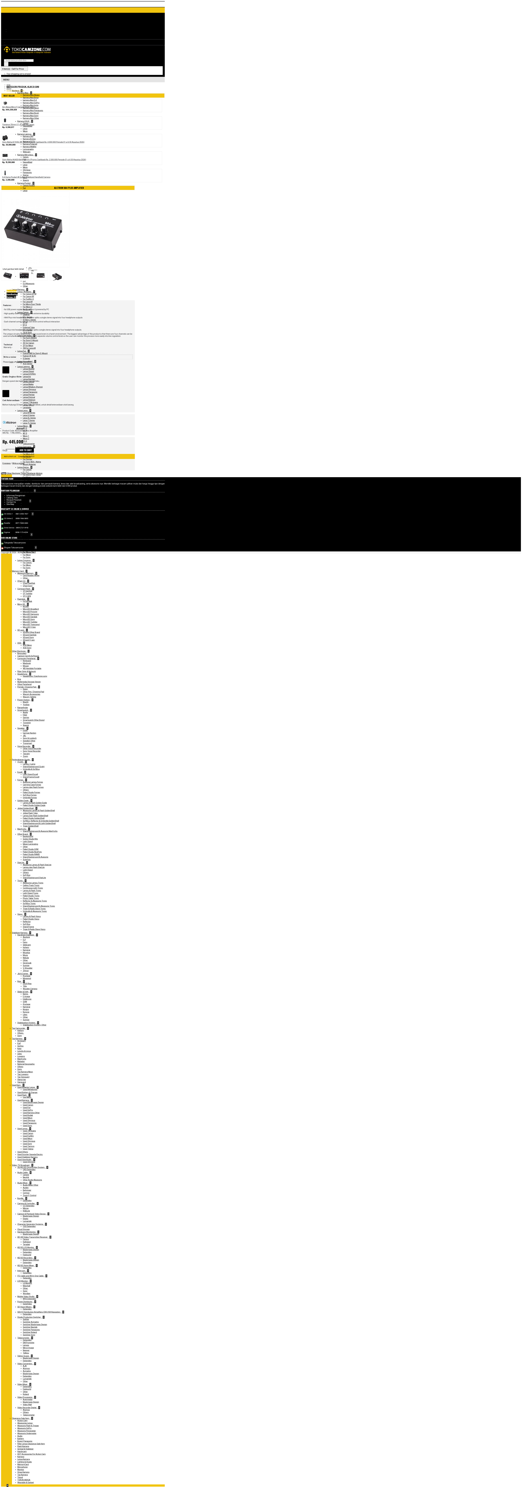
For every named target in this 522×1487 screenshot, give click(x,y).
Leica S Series (29, 415)
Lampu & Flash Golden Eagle (35, 803)
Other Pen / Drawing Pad (33, 692)
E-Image (26, 996)
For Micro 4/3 (28, 454)
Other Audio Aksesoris (32, 1180)
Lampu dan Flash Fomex (33, 787)
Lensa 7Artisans (24, 292)
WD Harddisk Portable (32, 668)
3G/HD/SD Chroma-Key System (31, 1167)
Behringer (27, 1190)
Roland (26, 1394)
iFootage (26, 1004)
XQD (19, 643)
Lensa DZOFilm (29, 374)
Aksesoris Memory (25, 573)
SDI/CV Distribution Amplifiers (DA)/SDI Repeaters (39, 1312)
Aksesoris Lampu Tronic (33, 883)
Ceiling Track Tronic (31, 885)
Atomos (26, 1368)
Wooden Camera (30, 989)
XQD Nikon (27, 645)
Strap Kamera (23, 1472)
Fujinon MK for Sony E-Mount (35, 353)
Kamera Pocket (24, 183)
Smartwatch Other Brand (33, 720)
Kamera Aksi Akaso (31, 95)
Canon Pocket (29, 185)
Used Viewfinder (24, 1160)
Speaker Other (29, 741)
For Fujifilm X (28, 299)
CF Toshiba (27, 593)
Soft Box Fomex (30, 795)
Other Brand (22, 834)
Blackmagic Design (31, 1216)
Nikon (25, 131)
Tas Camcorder (19, 1028)
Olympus (26, 170)
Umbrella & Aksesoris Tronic (35, 911)
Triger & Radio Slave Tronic (34, 909)
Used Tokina (28, 1149)
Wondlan (26, 1293)
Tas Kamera (17, 1039)
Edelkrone (27, 999)
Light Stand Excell (30, 774)
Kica (19, 679)
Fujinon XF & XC (29, 356)
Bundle (20, 1198)
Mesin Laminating (30, 844)
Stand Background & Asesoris (35, 857)
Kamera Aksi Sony (30, 116)
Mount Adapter (29, 464)
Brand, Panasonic (24, 1441)
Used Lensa (22, 1129)
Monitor (20, 1470)
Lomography (28, 149)
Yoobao (26, 705)
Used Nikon (27, 1118)
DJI (24, 940)
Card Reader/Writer (31, 575)
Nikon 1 (26, 436)
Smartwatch (23, 710)
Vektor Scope (23, 1356)
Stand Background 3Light (33, 767)
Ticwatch (27, 723)
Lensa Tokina (23, 534)
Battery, (20, 1439)
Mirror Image (28, 1348)
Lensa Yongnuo (24, 560)
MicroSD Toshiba (30, 622)
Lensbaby (27, 407)
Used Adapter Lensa (26, 1087)
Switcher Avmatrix (31, 1322)
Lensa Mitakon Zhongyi (33, 387)
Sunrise (26, 965)
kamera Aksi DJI (30, 100)
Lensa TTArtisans (30, 402)
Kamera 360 (28, 136)
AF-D (25, 428)
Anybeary (21, 1041)
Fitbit (25, 715)
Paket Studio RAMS (31, 854)
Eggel (25, 730)
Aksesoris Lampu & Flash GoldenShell (39, 810)
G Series (26, 358)
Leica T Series (29, 420)
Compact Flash (24, 589)
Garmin (26, 717)
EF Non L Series (29, 320)
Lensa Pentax (29, 395)
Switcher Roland (30, 1332)
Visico (20, 914)
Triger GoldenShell (30, 826)
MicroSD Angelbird (31, 609)
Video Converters (25, 1364)
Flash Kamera (23, 1446)
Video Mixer (22, 1384)
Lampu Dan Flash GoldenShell (35, 816)
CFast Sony (27, 586)
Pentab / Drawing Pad (27, 687)
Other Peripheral (24, 684)
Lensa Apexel (28, 369)
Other (25, 847)
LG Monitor (27, 1283)
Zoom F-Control (29, 1195)
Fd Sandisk (27, 601)
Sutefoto (27, 860)
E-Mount (26, 506)
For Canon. (27, 562)
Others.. (20, 1033)
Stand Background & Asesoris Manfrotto (40, 831)
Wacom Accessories (31, 694)
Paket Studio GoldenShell (33, 818)
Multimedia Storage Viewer (29, 682)
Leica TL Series (29, 423)
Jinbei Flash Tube (30, 813)
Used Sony (27, 1144)
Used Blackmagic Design (33, 1102)
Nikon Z (26, 438)
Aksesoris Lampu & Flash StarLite (37, 865)
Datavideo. (27, 1386)
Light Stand (28, 841)
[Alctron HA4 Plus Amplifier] (35, 267)
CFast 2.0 (21, 581)
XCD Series (27, 364)
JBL (24, 736)
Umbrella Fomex (30, 798)
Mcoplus (26, 953)
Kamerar (26, 950)
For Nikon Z (27, 307)
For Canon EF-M (29, 294)
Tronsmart (27, 743)
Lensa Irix (27, 376)
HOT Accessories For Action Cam (31, 1454)
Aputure (26, 937)
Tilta (25, 986)
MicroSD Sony (29, 619)
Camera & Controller (26, 1203)
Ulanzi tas (21, 1079)
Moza (25, 955)
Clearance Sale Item (21, 1418)
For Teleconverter (30, 488)
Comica (26, 1193)
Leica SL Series (29, 418)
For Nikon (27, 477)
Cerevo (26, 1239)
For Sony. (27, 544)
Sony (19, 1036)
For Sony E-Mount (30, 340)
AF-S (25, 433)
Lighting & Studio (24, 1462)
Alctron (19, 428)
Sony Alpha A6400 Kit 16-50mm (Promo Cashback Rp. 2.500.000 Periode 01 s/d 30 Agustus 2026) (44, 160)
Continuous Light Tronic (33, 888)
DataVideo (27, 1304)
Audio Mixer (22, 1183)
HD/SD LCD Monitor (25, 1247)
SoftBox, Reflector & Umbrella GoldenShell (41, 821)
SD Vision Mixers (24, 1307)
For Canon (27, 469)
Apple (25, 712)
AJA (25, 1366)
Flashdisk (21, 599)
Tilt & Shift (27, 333)
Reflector (27, 922)
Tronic (20, 881)
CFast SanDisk (29, 583)
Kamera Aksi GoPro (31, 103)
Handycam (22, 1451)
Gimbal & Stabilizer (25, 1449)
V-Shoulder (27, 968)
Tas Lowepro (22, 1074)
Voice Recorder (24, 746)
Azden (26, 1188)
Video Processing (25, 1397)
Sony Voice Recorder (32, 751)
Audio (19, 1436)
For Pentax (27, 459)
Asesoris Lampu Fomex (33, 782)
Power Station (23, 700)
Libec (25, 1014)
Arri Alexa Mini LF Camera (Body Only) (18, 107)
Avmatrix (27, 1371)
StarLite (21, 863)
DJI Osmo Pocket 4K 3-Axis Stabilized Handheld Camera (26, 177)
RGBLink (26, 1211)
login (11, 362)
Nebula (26, 958)
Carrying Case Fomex (32, 785)
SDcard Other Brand (31, 632)
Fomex (20, 780)
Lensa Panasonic (30, 392)
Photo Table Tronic (31, 898)
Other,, (25, 578)
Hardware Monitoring (26, 1232)
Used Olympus (29, 1120)
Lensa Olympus (29, 389)
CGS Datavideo (29, 1226)
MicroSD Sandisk (30, 617)
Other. (25, 286)
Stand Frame (28, 927)
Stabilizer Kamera (20, 933)
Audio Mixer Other (30, 1185)
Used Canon (28, 1105)
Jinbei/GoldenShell (25, 808)
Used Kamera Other (31, 1113)
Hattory (20, 1030)
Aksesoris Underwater (26, 1433)
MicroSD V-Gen (29, 627)
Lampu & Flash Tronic (32, 891)
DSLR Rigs (27, 983)
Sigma (25, 175)
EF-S (25, 325)
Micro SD (21, 604)
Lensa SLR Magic (24, 491)
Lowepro (21, 1056)
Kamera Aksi (23, 93)
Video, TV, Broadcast (21, 1165)
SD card (20, 630)
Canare (26, 1175)
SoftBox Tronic (29, 903)
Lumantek (27, 1221)
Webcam (26, 152)
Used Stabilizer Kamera (27, 1157)
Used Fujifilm (28, 1136)
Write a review (18, 463)
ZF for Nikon (28, 345)
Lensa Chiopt (28, 371)
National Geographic (26, 1064)
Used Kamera (23, 1100)
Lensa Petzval (29, 397)
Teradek (26, 1244)
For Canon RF (28, 296)
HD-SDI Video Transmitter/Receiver (32, 1237)
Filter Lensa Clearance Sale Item (31, 1444)
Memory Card (18, 571)
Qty (3, 450)
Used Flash (22, 1095)
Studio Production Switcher (29, 1317)
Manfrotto (22, 829)
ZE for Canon (28, 343)
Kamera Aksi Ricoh (31, 113)
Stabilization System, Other (34, 1025)
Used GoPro (28, 1110)
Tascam (26, 754)
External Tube (29, 327)
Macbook (27, 663)
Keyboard (27, 661)
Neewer (26, 1350)
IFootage (26, 976)
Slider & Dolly (23, 992)
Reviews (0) (11, 297)
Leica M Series (29, 413)
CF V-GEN (27, 596)
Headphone (22, 674)
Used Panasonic (30, 1123)
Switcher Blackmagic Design (35, 1324)
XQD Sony (27, 648)
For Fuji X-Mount (30, 338)
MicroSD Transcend (31, 624)
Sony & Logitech (30, 738)
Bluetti (25, 702)
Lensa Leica (22, 410)
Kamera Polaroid (30, 144)
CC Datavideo (28, 1206)
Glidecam (27, 945)
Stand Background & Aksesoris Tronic (39, 906)
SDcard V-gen (29, 640)
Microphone (22, 1467)
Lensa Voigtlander (25, 547)
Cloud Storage (23, 1229)
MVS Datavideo (29, 1299)
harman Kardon (29, 733)
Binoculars (21, 653)
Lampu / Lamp (29, 764)
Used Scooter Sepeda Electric (30, 1154)
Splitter (26, 1319)
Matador (21, 1061)
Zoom (25, 756)
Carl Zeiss (27, 503)
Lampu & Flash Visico (32, 916)
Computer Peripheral (26, 658)
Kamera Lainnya (24, 134)
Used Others (22, 1152)
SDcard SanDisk (29, 635)
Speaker (21, 728)
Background (28, 836)
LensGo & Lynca (24, 1051)
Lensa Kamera (18, 289)
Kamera (20, 1457)
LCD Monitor (22, 1281)
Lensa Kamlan (29, 379)
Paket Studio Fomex (31, 792)
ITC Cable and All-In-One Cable (30, 1276)
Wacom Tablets (29, 697)
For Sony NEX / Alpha (32, 462)
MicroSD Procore (30, 612)
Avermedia (27, 1399)
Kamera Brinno (29, 139)
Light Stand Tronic (30, 893)
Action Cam (22, 1420)
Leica (25, 129)
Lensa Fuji (21, 351)
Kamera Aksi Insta (30, 105)
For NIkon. (27, 565)
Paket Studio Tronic (31, 896)
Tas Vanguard (23, 1077)
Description (11, 291)
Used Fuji (26, 1107)
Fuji (24, 188)
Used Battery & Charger (27, 1092)
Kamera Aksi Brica (30, 98)
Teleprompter (23, 1338)
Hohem (26, 947)
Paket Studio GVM (30, 849)
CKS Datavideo (29, 1169)
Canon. (26, 157)
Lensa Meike (28, 384)
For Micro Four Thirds (32, 304)
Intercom (21, 1271)
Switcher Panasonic (31, 1330)
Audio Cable (22, 1172)
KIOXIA (26, 606)
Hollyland (27, 1242)
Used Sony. (27, 1126)
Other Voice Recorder (32, 748)
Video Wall (27, 1405)
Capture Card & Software (28, 656)
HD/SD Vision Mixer (25, 1265)
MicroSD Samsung (31, 614)
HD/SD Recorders (25, 1258)
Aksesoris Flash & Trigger (28, 1426)
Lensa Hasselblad (25, 361)
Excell (20, 772)
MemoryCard (23, 1464)
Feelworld (27, 1255)
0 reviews (6, 463)
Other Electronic (19, 651)
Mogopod (27, 978)
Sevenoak (27, 963)
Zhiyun (26, 971)
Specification (12, 294)
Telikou (26, 1353)
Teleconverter (29, 444)
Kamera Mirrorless (25, 155)
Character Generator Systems (30, 1224)
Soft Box (26, 875)
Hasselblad (27, 126)
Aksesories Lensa (24, 1423)
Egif (19, 1043)
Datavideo (27, 1200)
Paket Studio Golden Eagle (34, 805)
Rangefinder (22, 708)
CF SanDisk (27, 591)
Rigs (19, 981)
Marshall (26, 1286)
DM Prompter (28, 1343)
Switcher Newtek (30, 1327)
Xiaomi (26, 180)
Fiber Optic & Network (26, 671)
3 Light (20, 762)
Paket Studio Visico (31, 919)
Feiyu (25, 942)
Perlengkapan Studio (21, 760)
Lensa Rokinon (29, 400)
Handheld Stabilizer (26, 935)
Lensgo (26, 1345)
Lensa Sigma (23, 467)
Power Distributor (25, 1302)
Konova (26, 1012)
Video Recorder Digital (27, 1408)
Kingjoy (26, 1009)
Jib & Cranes (23, 974)
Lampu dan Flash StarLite (34, 867)
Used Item (16, 1085)
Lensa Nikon (22, 426)
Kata (19, 1048)
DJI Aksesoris (28, 284)
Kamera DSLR (23, 121)
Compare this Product (26, 456)
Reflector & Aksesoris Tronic (35, 901)
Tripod (20, 1477)
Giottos (20, 1046)
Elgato (25, 1219)
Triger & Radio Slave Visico (34, 929)
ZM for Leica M (29, 348)
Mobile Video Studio (26, 1296)
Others (26, 790)
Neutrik (26, 1177)
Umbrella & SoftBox (31, 769)
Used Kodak (28, 1115)
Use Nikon (27, 1097)
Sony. (19, 1069)
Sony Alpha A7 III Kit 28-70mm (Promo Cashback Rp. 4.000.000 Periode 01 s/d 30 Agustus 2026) (43, 142)
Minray (26, 1208)
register (19, 362)
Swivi (25, 1291)
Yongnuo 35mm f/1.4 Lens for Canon (18, 124)
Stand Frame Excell (31, 777)
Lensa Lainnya (23, 367)
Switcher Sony (29, 1335)
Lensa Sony (22, 501)
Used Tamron (28, 1146)
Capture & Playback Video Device (31, 1214)
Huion (25, 689)
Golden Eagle (23, 801)
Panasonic (27, 172)
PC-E (25, 441)
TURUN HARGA (23, 1480)
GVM (25, 1002)
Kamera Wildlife (29, 147)
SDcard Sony (28, 637)
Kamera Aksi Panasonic (33, 110)
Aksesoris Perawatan (26, 1431)
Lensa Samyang (24, 447)
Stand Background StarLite (34, 878)
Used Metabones (30, 1089)
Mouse (26, 666)
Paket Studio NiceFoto (32, 852)
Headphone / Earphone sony (35, 676)
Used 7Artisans (29, 1131)
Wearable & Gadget (25, 1482)
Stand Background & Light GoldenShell (39, 823)
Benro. (25, 994)
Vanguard (21, 1082)
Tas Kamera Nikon (25, 1072)
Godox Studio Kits (30, 839)
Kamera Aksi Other (31, 118)
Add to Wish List (10, 456)
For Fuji (26, 539)
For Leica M (27, 302)
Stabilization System (26, 1023)
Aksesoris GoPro (24, 1428)
